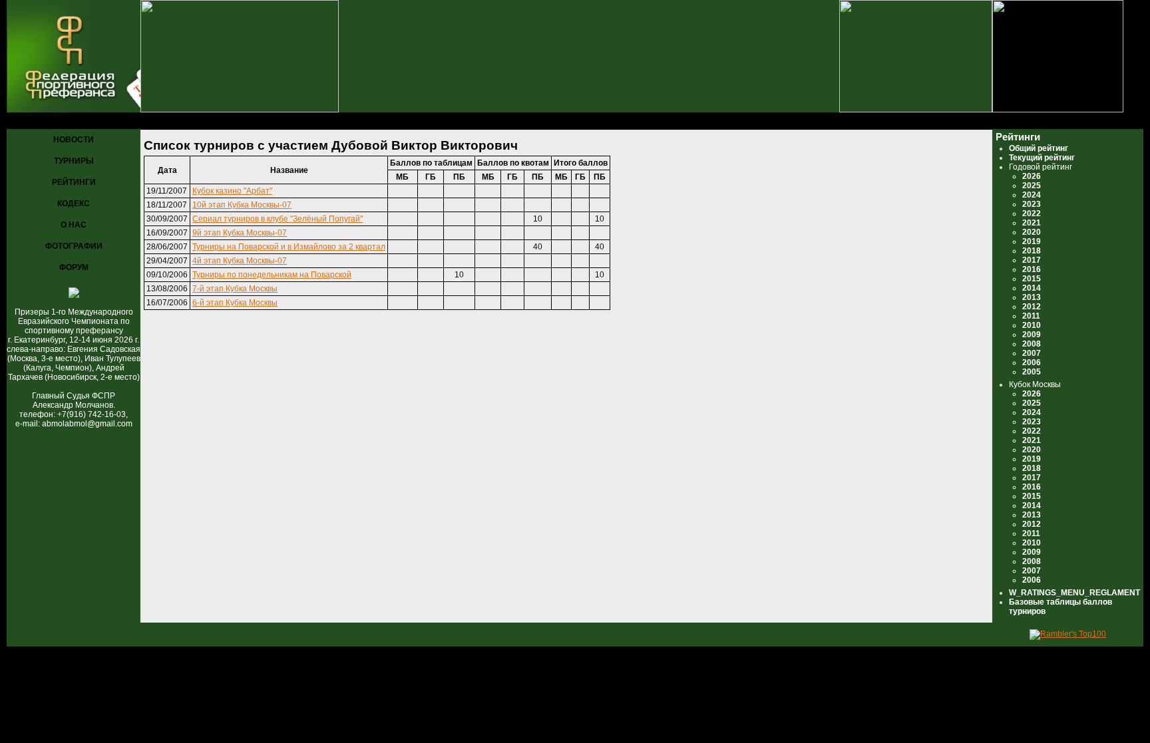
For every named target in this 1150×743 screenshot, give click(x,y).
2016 (1031, 269)
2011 (1031, 316)
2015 (1031, 278)
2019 (1031, 241)
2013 (1031, 297)
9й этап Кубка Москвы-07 (239, 232)
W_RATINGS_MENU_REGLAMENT (1074, 592)
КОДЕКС (73, 203)
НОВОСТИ (73, 139)
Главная (27, 121)
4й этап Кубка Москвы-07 (239, 260)
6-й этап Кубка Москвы (235, 302)
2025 (1031, 185)
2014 (1031, 288)
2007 (1031, 353)
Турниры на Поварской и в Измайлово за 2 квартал (288, 246)
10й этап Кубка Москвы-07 (241, 205)
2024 (1031, 195)
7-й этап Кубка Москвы (235, 288)
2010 (1031, 325)
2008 (1031, 344)
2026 (1031, 176)
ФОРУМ (74, 267)
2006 (1031, 362)
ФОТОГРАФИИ (73, 246)
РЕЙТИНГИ (74, 182)
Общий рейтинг (1038, 148)
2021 (1031, 222)
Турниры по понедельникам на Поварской (271, 274)
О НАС (74, 224)
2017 (1031, 260)
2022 (1031, 213)
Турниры (74, 121)
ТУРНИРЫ (74, 161)
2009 (1031, 334)
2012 (1031, 306)
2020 (1031, 232)
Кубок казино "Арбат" (232, 191)
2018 (1031, 250)
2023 (1031, 204)
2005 (1031, 371)
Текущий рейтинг (1042, 157)
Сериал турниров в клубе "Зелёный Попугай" (277, 218)
